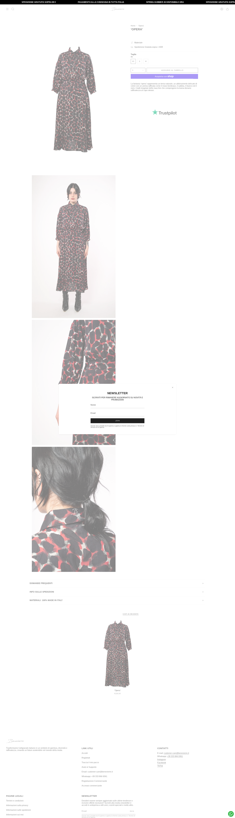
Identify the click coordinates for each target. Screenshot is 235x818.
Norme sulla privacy (128, 426)
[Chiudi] (172, 387)
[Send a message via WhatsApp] (231, 814)
